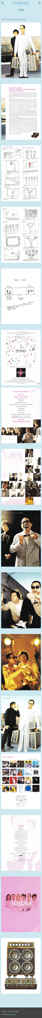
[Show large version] (21, 50)
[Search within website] (2, 3)
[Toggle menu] (39, 3)
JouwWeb (12, 1014)
